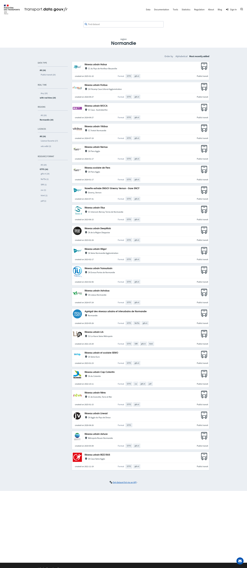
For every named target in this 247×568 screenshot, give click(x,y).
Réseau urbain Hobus (96, 65)
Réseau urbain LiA (94, 332)
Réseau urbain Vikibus (96, 126)
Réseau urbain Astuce (96, 434)
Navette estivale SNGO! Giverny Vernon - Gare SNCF (112, 188)
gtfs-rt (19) (45, 173)
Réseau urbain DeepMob (98, 228)
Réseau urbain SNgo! (96, 249)
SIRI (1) (44, 184)
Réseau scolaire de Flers (97, 168)
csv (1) (43, 190)
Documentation (161, 9)
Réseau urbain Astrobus (97, 291)
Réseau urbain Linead (96, 413)
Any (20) (44, 93)
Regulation (199, 9)
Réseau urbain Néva (95, 393)
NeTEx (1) (45, 179)
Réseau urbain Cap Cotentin (100, 372)
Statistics (186, 9)
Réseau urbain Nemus (96, 147)
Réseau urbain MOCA (96, 106)
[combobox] (123, 24)
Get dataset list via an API (125, 482)
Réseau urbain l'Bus (95, 208)
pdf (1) (43, 201)
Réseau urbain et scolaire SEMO (101, 353)
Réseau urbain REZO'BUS (97, 455)
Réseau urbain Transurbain (98, 268)
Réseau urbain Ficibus (96, 85)
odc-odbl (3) (46, 146)
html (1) (44, 195)
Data (148, 9)
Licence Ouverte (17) (49, 140)
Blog (220, 9)
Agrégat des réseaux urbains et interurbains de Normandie (116, 311)
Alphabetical (182, 56)
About (211, 9)
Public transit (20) (48, 74)
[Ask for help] (240, 561)
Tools (175, 9)
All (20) (44, 115)
